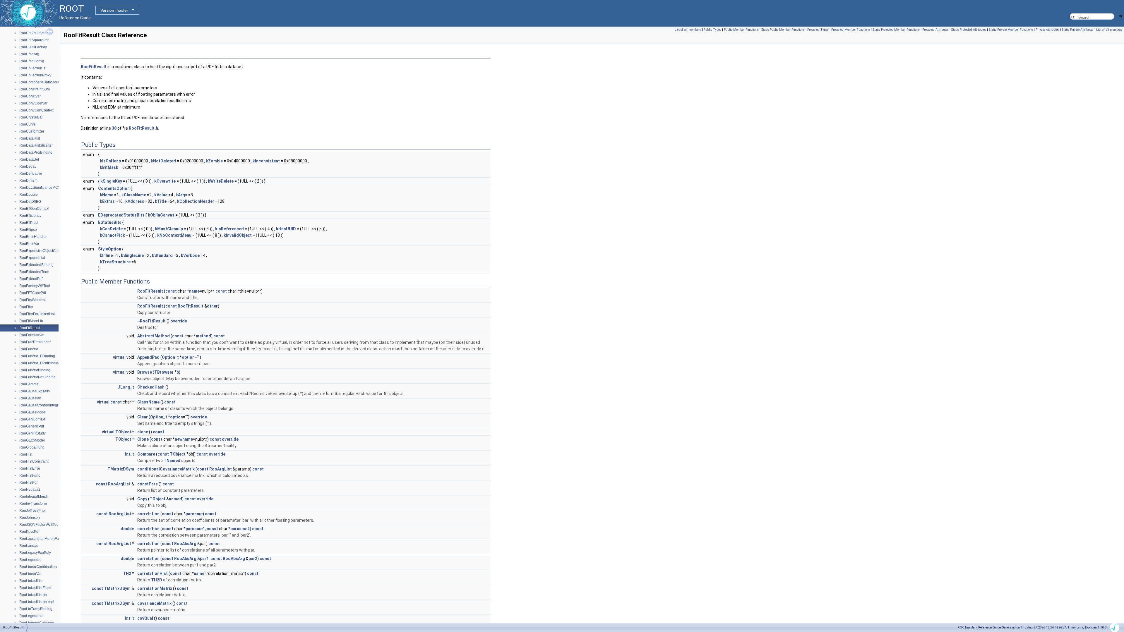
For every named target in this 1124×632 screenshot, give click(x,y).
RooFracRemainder (35, 342)
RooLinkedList (30, 581)
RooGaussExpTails (34, 391)
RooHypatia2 (29, 489)
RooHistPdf (28, 482)
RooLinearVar (30, 574)
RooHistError (29, 468)
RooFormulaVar (31, 335)
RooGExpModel (32, 440)
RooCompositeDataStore (39, 82)
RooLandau (28, 546)
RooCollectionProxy (35, 75)
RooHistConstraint (34, 461)
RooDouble (28, 195)
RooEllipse (28, 230)
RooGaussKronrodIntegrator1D (44, 405)
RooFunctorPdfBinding (37, 377)
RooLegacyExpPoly (35, 553)
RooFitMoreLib (31, 321)
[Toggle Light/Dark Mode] (1120, 15)
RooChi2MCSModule (36, 33)
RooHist (25, 454)
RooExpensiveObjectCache (41, 251)
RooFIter (26, 307)
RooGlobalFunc (31, 447)
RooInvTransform (33, 504)
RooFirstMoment (32, 300)
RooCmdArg (29, 54)
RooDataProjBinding (35, 152)
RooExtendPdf (30, 279)
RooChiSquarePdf (34, 40)
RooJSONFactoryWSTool (39, 525)
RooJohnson (29, 518)
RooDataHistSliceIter (36, 145)
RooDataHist (29, 138)
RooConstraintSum (34, 89)
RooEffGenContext (34, 209)
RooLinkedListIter (33, 595)
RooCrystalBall (31, 117)
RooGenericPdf (31, 426)
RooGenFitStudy (32, 433)
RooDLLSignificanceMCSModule (45, 188)
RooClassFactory (33, 47)
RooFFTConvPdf (32, 293)
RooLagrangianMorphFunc (41, 539)
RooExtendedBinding (36, 265)
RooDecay (27, 166)
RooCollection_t (32, 68)
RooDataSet (29, 159)
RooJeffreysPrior (32, 511)
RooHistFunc (29, 475)
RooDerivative (30, 173)
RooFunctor (28, 349)
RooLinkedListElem (35, 588)
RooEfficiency (30, 216)
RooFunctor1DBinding (37, 356)
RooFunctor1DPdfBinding (39, 363)
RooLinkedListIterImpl (36, 602)
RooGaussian (30, 398)
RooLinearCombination (38, 567)
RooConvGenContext (36, 110)
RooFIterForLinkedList (37, 314)
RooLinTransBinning (35, 609)
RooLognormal (31, 616)
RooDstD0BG (30, 202)
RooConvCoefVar (33, 103)
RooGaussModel (32, 412)
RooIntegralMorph (33, 496)
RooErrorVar (29, 244)
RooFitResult (29, 328)
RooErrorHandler (33, 237)
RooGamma (29, 384)
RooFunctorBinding (34, 370)
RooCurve (27, 124)
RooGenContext (32, 419)
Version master (114, 10)
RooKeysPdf (29, 532)
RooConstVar (30, 96)
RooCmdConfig (31, 61)
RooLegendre (30, 560)
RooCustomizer (31, 131)
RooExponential (32, 258)
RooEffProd (28, 223)
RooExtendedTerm (34, 272)
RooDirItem (28, 180)
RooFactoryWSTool (34, 286)
